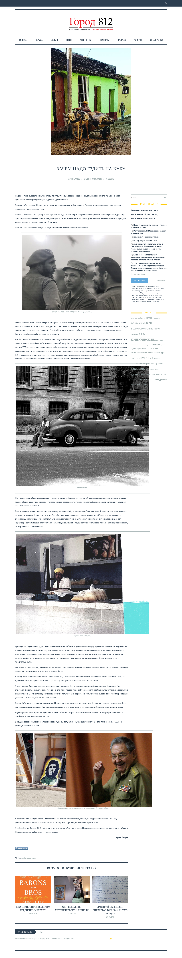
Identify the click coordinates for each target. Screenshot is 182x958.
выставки (145, 322)
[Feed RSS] (165, 3)
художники (136, 375)
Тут (41, 932)
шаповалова (159, 374)
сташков (137, 369)
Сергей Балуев (74, 179)
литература (158, 340)
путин (144, 358)
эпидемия (161, 379)
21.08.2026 (110, 917)
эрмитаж (141, 384)
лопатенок (135, 345)
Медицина (104, 39)
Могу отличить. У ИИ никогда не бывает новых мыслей (148, 232)
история (155, 328)
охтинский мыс (138, 353)
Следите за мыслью (93, 179)
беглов (149, 318)
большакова (157, 318)
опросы (154, 349)
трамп (157, 369)
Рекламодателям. (66, 939)
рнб (151, 358)
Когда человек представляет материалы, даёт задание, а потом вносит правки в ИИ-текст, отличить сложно (148, 257)
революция (31, 858)
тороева (151, 369)
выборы (134, 323)
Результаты (161, 280)
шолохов (134, 380)
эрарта (133, 385)
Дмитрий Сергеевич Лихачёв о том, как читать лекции (110, 910)
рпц (144, 364)
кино (141, 334)
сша (146, 369)
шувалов (143, 379)
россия (157, 358)
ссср (163, 363)
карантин (134, 334)
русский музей (153, 363)
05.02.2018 (110, 179)
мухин (133, 349)
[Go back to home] (91, 22)
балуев (142, 318)
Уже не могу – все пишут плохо (146, 237)
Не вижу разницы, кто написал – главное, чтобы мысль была (149, 226)
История (138, 39)
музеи (162, 345)
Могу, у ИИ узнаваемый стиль (145, 241)
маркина (141, 345)
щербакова (151, 380)
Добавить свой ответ (138, 274)
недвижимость (143, 349)
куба (24, 858)
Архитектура (85, 39)
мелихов (156, 345)
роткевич (137, 363)
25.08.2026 (33, 914)
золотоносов (140, 328)
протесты (135, 358)
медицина (148, 345)
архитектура (135, 318)
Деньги (54, 39)
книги (146, 334)
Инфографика (156, 39)
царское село (146, 375)
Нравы (69, 39)
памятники (149, 353)
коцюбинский (142, 339)
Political (23, 39)
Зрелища (122, 39)
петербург (159, 353)
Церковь (39, 39)
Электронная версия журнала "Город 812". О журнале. (37, 939)
